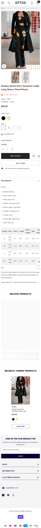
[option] (20, 40)
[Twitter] (13, 495)
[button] (33, 67)
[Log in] (32, 3)
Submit (20, 456)
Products (9, 8)
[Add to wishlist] (33, 156)
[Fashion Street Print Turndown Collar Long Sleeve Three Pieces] (20, 390)
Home (2, 8)
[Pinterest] (8, 495)
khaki (16, 419)
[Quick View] (13, 382)
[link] (20, 355)
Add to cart (15, 156)
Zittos (8, 99)
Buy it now (20, 163)
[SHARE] (38, 156)
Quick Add (21, 426)
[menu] (2, 2)
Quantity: (4, 144)
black (13, 419)
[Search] (9, 2)
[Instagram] (3, 495)
